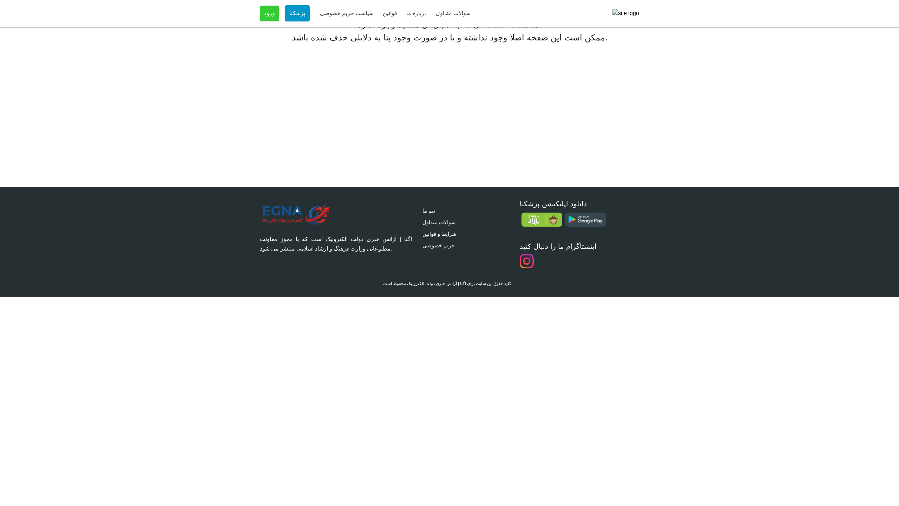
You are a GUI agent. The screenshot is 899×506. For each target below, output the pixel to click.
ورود (269, 13)
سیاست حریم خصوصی (347, 13)
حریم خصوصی (438, 245)
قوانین (390, 13)
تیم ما (428, 211)
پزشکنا (297, 13)
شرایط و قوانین (439, 234)
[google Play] (585, 220)
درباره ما (416, 13)
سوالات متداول (453, 13)
